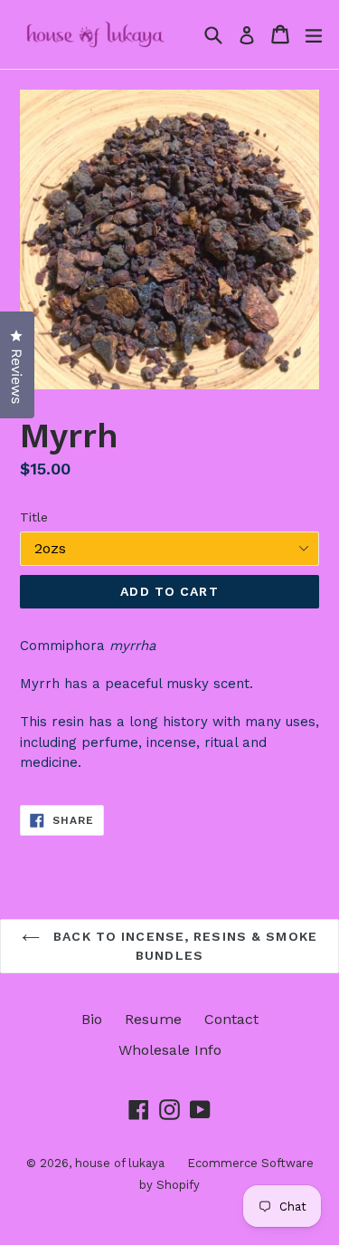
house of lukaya (120, 1163)
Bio (91, 1019)
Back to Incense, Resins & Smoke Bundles (183, 945)
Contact (231, 1019)
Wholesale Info (169, 1049)
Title (34, 517)
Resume (153, 1019)
